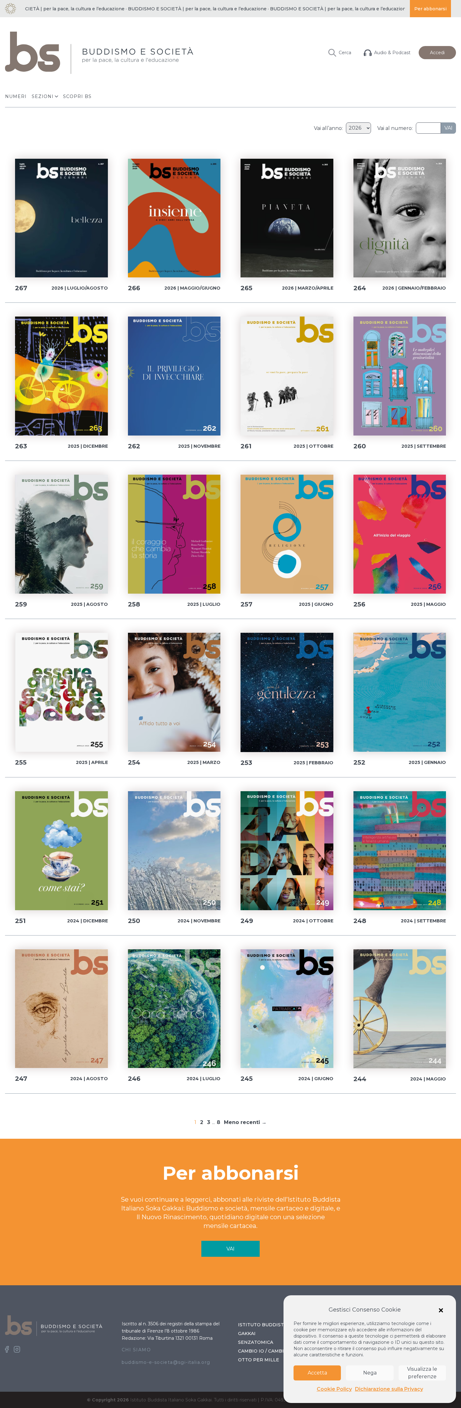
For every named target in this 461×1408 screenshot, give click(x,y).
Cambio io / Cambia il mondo (275, 1351)
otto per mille (258, 1360)
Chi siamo (136, 1350)
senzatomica (255, 1342)
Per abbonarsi (430, 9)
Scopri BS (77, 96)
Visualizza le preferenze (422, 1373)
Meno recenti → (245, 1122)
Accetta (317, 1373)
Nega (370, 1373)
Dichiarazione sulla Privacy (389, 1389)
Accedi (437, 52)
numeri (16, 96)
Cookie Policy (334, 1389)
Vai (448, 128)
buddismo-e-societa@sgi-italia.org (166, 1362)
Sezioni (43, 96)
